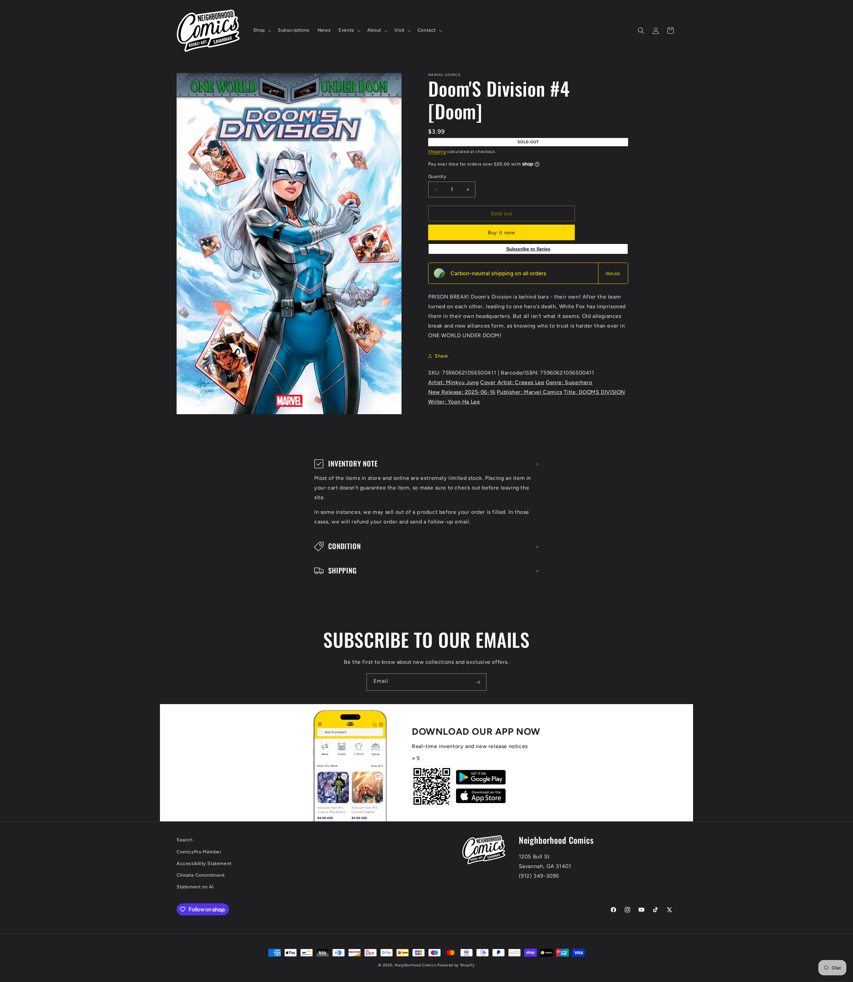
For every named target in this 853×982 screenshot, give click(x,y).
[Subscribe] (477, 682)
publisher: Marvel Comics (529, 392)
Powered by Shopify (456, 965)
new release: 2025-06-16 (461, 392)
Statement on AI (195, 887)
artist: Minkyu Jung (453, 382)
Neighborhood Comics (415, 965)
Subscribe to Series (528, 249)
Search (185, 840)
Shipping (437, 151)
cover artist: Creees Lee (512, 382)
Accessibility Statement (204, 863)
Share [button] (441, 356)
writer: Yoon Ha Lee (454, 401)
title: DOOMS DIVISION (594, 392)
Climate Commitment (201, 875)
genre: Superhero (569, 382)
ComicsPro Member (199, 852)
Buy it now (501, 233)
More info (613, 273)
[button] (261, 30)
